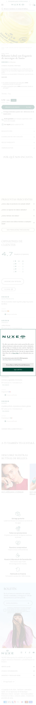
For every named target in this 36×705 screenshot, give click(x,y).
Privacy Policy (15, 353)
